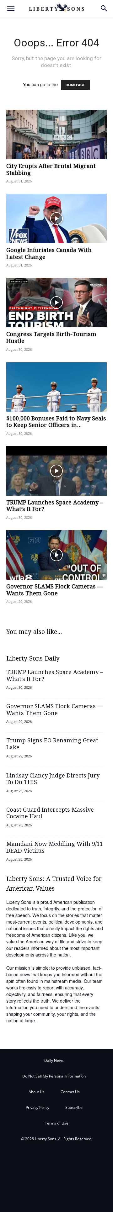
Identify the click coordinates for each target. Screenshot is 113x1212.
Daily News (54, 1060)
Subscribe (74, 1107)
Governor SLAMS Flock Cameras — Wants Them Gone (54, 590)
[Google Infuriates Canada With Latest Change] (56, 218)
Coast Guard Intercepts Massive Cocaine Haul (50, 813)
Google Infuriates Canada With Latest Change (49, 253)
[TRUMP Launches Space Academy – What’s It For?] (56, 471)
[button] (11, 8)
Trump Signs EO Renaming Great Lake (52, 744)
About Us (37, 1091)
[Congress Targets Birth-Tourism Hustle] (56, 302)
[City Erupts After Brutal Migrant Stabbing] (56, 134)
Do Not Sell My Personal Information (54, 1076)
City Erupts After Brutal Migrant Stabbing (51, 169)
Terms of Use (56, 1123)
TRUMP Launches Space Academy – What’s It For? (54, 506)
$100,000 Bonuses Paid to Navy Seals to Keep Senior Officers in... (56, 422)
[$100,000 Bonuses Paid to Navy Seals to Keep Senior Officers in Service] (56, 387)
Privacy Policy (37, 1107)
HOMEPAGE (75, 84)
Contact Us (70, 1091)
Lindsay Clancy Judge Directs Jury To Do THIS (53, 779)
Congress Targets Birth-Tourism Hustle (51, 337)
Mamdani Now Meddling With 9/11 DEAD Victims (54, 847)
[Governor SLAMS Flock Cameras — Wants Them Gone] (56, 555)
